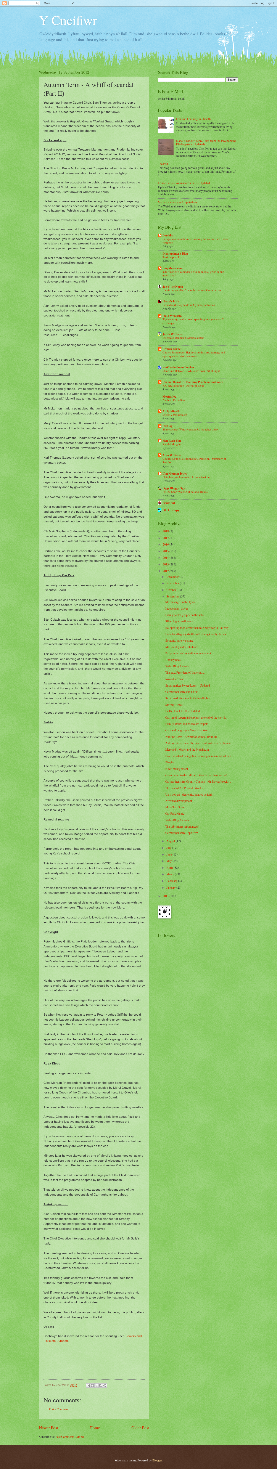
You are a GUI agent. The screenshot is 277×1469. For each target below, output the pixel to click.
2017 (166, 538)
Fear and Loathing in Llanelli (193, 119)
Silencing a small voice (179, 621)
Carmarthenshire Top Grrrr (181, 833)
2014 (166, 557)
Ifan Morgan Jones (175, 473)
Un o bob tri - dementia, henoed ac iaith (189, 794)
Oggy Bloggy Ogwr (175, 488)
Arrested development (178, 801)
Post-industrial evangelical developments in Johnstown (198, 756)
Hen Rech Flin (172, 440)
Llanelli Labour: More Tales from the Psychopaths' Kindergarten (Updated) (206, 142)
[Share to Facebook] (100, 1385)
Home (95, 1427)
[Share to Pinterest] (105, 1385)
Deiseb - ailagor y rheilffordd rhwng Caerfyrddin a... (196, 634)
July (169, 848)
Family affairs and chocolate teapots (186, 724)
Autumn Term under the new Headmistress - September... (199, 743)
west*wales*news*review (178, 367)
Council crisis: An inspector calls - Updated (184, 183)
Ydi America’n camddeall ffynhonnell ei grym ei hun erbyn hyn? (193, 273)
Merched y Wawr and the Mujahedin (187, 749)
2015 (166, 551)
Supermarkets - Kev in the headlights (187, 698)
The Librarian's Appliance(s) (182, 826)
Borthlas (168, 235)
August (171, 841)
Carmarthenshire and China (181, 692)
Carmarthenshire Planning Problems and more (193, 382)
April (170, 867)
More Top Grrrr (174, 807)
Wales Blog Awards (177, 666)
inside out (169, 503)
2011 (166, 896)
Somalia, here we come (179, 640)
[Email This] (88, 1385)
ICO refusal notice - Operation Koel (183, 385)
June (169, 854)
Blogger (157, 1460)
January (171, 887)
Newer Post (48, 1427)
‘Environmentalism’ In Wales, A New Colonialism (192, 290)
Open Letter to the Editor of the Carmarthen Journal (196, 775)
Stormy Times (173, 705)
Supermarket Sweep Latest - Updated (187, 685)
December (172, 577)
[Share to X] (96, 1385)
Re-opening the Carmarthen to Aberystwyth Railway (197, 628)
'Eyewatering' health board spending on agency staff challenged (193, 321)
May (169, 861)
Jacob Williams (172, 334)
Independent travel (176, 608)
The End (163, 164)
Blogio (169, 762)
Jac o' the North (173, 286)
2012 (166, 571)
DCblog (167, 426)
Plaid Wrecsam (172, 316)
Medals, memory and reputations (177, 202)
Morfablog (169, 396)
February (172, 881)
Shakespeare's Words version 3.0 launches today (191, 429)
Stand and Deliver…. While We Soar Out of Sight (191, 371)
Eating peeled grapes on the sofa (184, 615)
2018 (166, 531)
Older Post (140, 1427)
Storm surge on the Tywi (180, 602)
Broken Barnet (172, 349)
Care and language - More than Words (188, 730)
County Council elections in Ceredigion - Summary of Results (194, 460)
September (173, 596)
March (170, 874)
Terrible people (171, 257)
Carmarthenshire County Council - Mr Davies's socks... (198, 781)
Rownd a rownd (174, 679)
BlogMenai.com (173, 268)
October (171, 590)
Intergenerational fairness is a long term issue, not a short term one (196, 240)
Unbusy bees (172, 660)
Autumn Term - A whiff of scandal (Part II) (191, 737)
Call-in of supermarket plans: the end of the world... (196, 717)
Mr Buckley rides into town (181, 647)
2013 (166, 564)
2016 (166, 544)
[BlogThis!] (92, 1385)
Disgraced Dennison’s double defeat (183, 338)
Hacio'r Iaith (171, 301)
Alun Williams (172, 455)
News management (176, 769)
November (173, 583)
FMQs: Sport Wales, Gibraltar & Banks (185, 492)
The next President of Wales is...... (185, 672)
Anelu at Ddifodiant (174, 400)
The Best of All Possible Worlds (184, 788)
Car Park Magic (174, 813)
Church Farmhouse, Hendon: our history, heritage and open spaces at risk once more (194, 354)
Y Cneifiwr (68, 20)
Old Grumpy (171, 510)
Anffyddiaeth (171, 411)
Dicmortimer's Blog (175, 253)
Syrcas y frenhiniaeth (175, 415)
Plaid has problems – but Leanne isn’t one (187, 477)
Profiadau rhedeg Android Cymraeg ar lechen (189, 305)
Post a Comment (59, 1409)
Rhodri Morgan (172, 444)
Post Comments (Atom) (69, 1437)
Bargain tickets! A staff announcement (188, 653)
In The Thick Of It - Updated (182, 711)
